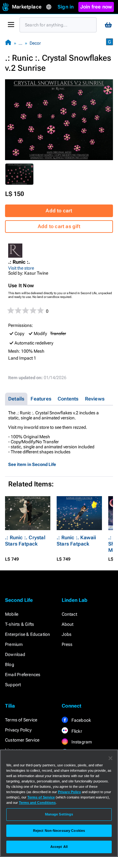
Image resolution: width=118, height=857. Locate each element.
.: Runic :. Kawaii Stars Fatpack (76, 541)
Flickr (76, 731)
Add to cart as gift (59, 226)
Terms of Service (21, 719)
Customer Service (22, 739)
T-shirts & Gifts (19, 624)
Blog (9, 664)
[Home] (8, 43)
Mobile (11, 614)
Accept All (59, 847)
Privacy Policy (18, 729)
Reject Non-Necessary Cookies (59, 830)
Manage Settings (59, 814)
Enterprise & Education (27, 634)
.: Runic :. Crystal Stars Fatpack (25, 541)
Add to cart (59, 211)
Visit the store (21, 268)
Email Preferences (22, 674)
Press (67, 644)
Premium (14, 644)
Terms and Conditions (37, 802)
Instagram (81, 741)
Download (15, 654)
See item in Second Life (32, 464)
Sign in (66, 7)
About (68, 624)
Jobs (67, 634)
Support (13, 684)
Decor (35, 43)
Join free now (96, 7)
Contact (69, 614)
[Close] (110, 758)
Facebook (80, 720)
